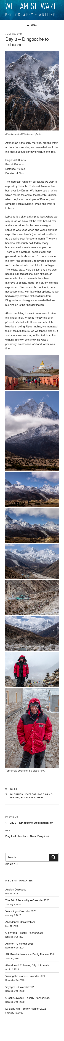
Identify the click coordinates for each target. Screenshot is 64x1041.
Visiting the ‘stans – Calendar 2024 (25, 976)
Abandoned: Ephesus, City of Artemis (27, 965)
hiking (14, 797)
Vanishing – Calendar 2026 (20, 911)
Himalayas (28, 797)
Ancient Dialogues (15, 889)
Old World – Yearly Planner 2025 (24, 932)
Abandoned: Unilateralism (20, 922)
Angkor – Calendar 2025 (19, 943)
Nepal (41, 797)
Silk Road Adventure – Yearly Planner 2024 (30, 954)
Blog (14, 789)
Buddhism (17, 794)
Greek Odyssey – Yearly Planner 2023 (27, 998)
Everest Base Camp (38, 794)
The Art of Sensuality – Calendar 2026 (27, 900)
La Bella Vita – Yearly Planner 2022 (25, 1008)
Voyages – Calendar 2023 (20, 987)
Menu (34, 25)
